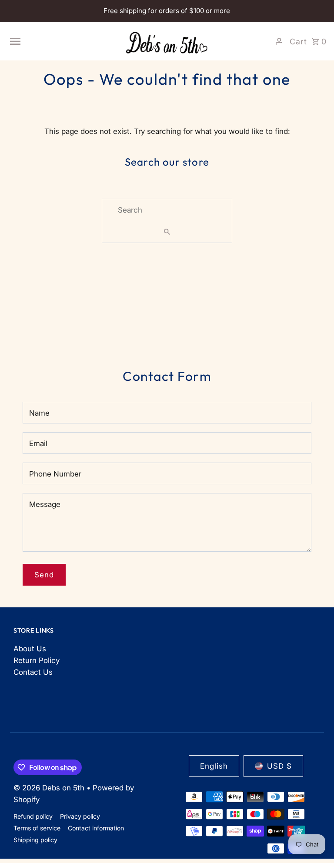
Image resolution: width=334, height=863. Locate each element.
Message (44, 504)
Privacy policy (80, 816)
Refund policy (33, 816)
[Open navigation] (63, 41)
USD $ (279, 766)
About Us (29, 648)
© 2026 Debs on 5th (50, 787)
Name (39, 413)
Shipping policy (35, 839)
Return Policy (36, 660)
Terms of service (36, 828)
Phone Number (55, 474)
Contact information (96, 828)
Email (38, 443)
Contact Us (33, 672)
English (214, 766)
